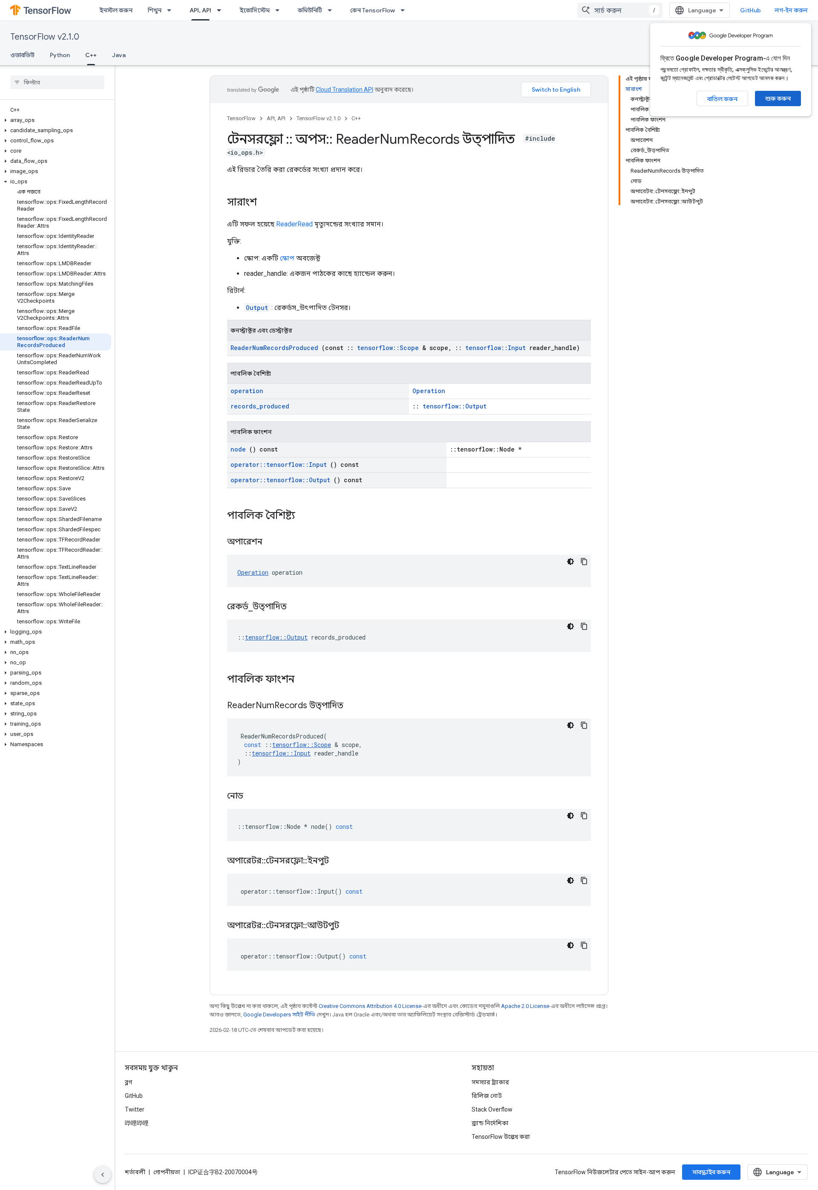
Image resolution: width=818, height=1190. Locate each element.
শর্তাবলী (135, 1172)
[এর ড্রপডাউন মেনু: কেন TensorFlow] (405, 10)
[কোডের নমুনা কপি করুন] (584, 561)
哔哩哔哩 (137, 1123)
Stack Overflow (492, 1109)
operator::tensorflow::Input (278, 464)
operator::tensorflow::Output (280, 480)
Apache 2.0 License (525, 1006)
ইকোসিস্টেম (254, 10)
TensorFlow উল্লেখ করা (501, 1136)
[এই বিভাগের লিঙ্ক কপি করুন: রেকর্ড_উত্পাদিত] (297, 607)
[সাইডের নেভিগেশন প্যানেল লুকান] (102, 1174)
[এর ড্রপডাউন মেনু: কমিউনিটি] (332, 10)
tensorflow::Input (495, 348)
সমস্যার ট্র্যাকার (490, 1082)
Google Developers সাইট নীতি (279, 1014)
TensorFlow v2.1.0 (44, 37)
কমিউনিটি (310, 10)
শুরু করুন (778, 98)
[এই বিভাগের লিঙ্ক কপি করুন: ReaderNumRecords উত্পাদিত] (354, 706)
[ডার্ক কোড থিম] (570, 561)
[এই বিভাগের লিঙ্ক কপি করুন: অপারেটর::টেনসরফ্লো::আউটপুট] (349, 926)
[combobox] (619, 10)
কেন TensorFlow (372, 10)
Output (257, 308)
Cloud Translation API (344, 89)
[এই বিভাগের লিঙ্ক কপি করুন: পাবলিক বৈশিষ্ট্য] (306, 516)
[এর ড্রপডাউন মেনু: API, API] (221, 10)
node (238, 449)
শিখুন (154, 10)
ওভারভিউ (22, 55)
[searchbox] (57, 82)
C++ (91, 55)
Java (119, 55)
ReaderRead (294, 224)
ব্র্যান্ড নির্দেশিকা (490, 1123)
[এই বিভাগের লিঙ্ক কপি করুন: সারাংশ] (265, 203)
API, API (200, 10)
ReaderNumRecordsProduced (274, 348)
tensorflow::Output (455, 406)
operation (246, 391)
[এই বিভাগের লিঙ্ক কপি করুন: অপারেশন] (273, 542)
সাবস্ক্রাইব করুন (711, 1172)
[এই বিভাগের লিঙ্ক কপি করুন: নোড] (253, 796)
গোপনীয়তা (166, 1172)
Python (60, 55)
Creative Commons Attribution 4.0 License (370, 1006)
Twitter (134, 1109)
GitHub (750, 10)
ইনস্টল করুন (115, 10)
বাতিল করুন (722, 99)
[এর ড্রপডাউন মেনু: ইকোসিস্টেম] (280, 10)
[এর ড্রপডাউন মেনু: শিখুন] (171, 10)
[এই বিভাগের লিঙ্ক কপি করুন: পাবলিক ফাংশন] (305, 680)
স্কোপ (287, 258)
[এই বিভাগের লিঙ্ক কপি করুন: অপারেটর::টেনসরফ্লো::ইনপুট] (339, 861)
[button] (55, 120)
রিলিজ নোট (487, 1095)
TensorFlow (241, 118)
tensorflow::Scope (388, 348)
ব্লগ (128, 1082)
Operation (428, 391)
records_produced (259, 406)
